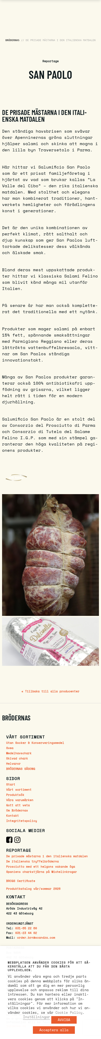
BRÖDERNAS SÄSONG (20, 768)
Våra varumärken (19, 800)
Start (10, 784)
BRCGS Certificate (20, 881)
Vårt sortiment (19, 789)
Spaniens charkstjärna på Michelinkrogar (41, 871)
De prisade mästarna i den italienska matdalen (47, 856)
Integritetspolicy (21, 820)
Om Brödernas (17, 810)
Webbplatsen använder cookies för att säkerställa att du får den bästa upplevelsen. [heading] (49, 966)
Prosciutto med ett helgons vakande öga (40, 866)
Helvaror (13, 763)
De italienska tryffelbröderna (32, 861)
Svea (9, 748)
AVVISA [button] (64, 1019)
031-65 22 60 (26, 928)
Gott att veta (18, 805)
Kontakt (12, 815)
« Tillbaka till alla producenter (50, 691)
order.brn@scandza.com (36, 937)
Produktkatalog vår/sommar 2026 (33, 889)
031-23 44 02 (26, 933)
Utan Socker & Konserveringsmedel (35, 742)
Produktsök (15, 794)
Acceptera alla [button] (53, 1029)
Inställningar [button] (36, 1016)
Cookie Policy (68, 1012)
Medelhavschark (19, 753)
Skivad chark (17, 758)
